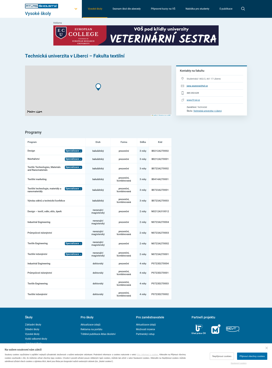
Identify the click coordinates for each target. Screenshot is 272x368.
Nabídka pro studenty (197, 8)
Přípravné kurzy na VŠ (163, 8)
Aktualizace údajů (90, 324)
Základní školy (33, 324)
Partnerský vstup (145, 334)
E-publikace (226, 8)
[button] (98, 87)
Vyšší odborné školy (36, 338)
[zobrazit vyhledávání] (243, 9)
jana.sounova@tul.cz (197, 86)
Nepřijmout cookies (221, 356)
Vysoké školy (95, 8)
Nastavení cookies (238, 363)
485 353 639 (193, 93)
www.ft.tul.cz (193, 100)
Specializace (72, 150)
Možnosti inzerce (145, 329)
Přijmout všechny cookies (252, 356)
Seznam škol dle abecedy (127, 8)
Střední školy (32, 329)
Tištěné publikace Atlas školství (98, 334)
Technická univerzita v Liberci (207, 111)
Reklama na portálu (91, 329)
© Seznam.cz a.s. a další (164, 115)
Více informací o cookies (147, 355)
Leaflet (155, 115)
